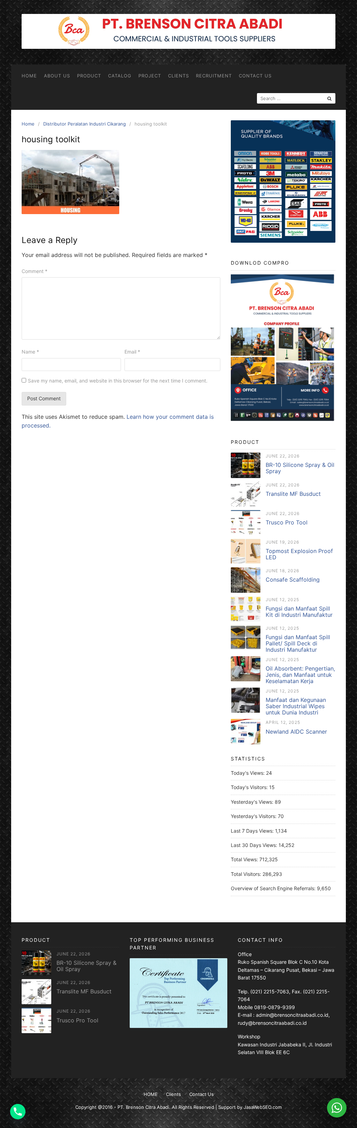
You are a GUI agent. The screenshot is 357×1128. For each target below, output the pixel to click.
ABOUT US (57, 75)
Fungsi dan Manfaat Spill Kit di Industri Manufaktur (299, 611)
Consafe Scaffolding (293, 579)
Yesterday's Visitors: (254, 816)
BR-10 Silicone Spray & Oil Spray (300, 468)
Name (30, 352)
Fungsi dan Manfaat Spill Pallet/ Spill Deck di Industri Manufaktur (298, 643)
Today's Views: (248, 773)
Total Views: (245, 859)
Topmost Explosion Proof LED (299, 554)
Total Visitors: (247, 874)
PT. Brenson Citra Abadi (143, 1107)
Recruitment (214, 75)
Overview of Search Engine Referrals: (274, 888)
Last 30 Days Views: (255, 845)
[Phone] (17, 1111)
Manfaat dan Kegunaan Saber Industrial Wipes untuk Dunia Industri (296, 706)
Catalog (119, 75)
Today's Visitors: (250, 787)
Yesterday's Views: (253, 802)
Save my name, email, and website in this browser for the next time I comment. (117, 381)
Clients (178, 75)
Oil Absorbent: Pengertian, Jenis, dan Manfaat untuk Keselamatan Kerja (300, 674)
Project (149, 75)
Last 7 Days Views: (253, 831)
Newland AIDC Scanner (296, 731)
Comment (34, 271)
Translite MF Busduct (293, 493)
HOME (29, 75)
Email (132, 352)
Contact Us (255, 75)
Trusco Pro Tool (286, 522)
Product (89, 75)
